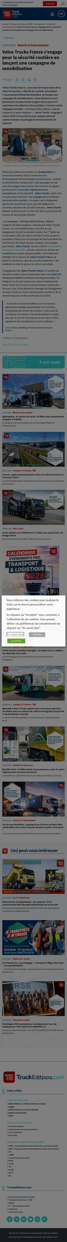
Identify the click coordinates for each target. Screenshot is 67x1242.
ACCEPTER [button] (16, 641)
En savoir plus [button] (15, 634)
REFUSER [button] (37, 634)
